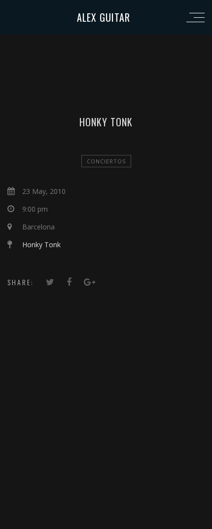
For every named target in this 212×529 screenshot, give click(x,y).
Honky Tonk (41, 244)
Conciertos (106, 161)
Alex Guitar (103, 17)
